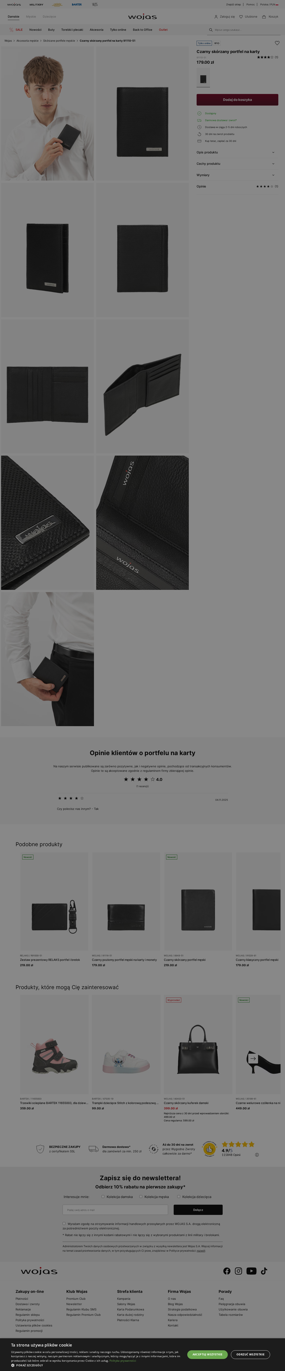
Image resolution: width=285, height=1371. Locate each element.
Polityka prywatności (123, 1361)
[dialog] (142, 685)
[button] (96, 1365)
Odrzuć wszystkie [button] (250, 1354)
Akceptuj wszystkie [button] (208, 1354)
